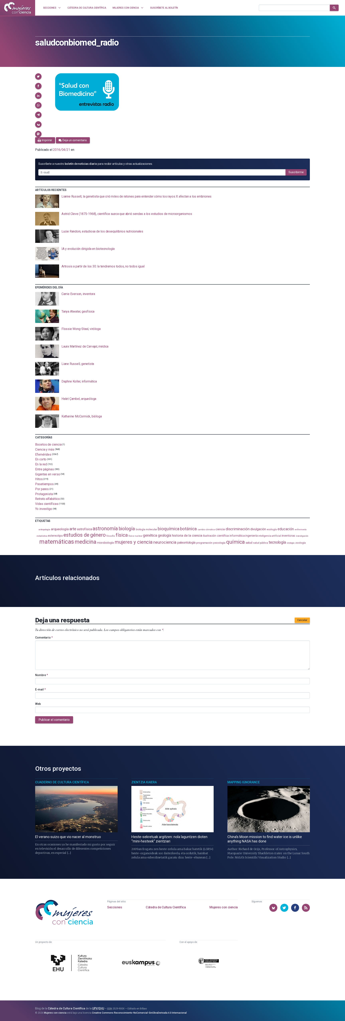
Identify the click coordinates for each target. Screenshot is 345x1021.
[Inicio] (17, 8)
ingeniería (251, 535)
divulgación (258, 529)
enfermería (300, 529)
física (122, 535)
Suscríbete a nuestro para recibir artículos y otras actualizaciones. (95, 163)
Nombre (41, 675)
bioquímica (168, 528)
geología (164, 535)
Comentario (44, 637)
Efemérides (43, 454)
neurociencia (164, 542)
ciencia (220, 529)
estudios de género (84, 535)
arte (72, 529)
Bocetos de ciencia (48, 444)
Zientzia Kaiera (144, 782)
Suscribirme (296, 172)
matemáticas (56, 541)
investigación (302, 536)
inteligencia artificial (269, 535)
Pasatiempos (44, 484)
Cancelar (302, 620)
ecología (272, 529)
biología (127, 528)
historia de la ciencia (187, 535)
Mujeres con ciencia (223, 907)
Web (38, 703)
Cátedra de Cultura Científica (166, 907)
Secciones (114, 907)
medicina (85, 542)
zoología (300, 542)
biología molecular (146, 529)
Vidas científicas (46, 504)
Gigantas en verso (47, 474)
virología (290, 543)
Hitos (39, 479)
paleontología (186, 542)
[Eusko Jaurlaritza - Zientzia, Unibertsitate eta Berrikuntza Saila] (208, 963)
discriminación (238, 529)
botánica (188, 528)
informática (237, 535)
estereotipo (55, 535)
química (235, 542)
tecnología (277, 542)
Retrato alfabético (47, 499)
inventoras (288, 535)
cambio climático (206, 529)
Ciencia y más (44, 449)
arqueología (60, 529)
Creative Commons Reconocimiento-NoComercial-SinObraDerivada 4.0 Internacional (139, 1012)
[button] (38, 76)
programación (204, 542)
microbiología (105, 542)
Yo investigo (43, 509)
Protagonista (44, 494)
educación (286, 529)
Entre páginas (44, 469)
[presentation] (172, 201)
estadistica (42, 536)
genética (150, 535)
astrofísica (84, 529)
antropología (44, 529)
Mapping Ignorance (243, 782)
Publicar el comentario (54, 720)
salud (249, 542)
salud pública (260, 542)
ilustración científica (216, 535)
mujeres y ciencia (134, 542)
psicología (219, 542)
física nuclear (135, 536)
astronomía (105, 528)
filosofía (110, 536)
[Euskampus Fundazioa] (141, 963)
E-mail (40, 689)
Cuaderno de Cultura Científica (62, 782)
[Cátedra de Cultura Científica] (72, 963)
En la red (41, 464)
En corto (40, 459)
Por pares (42, 489)
